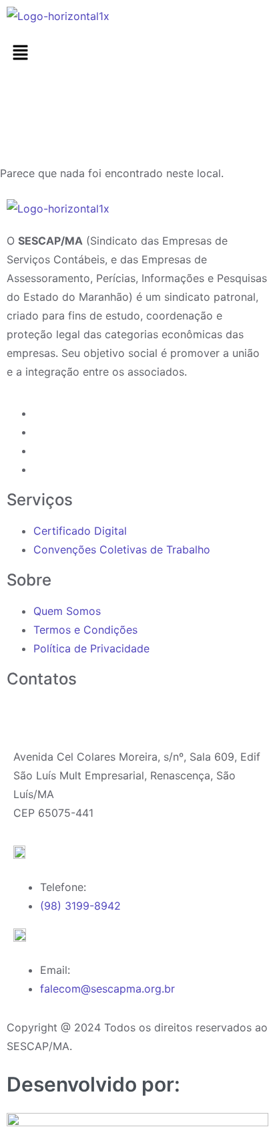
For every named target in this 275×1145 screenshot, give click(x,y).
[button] (137, 53)
